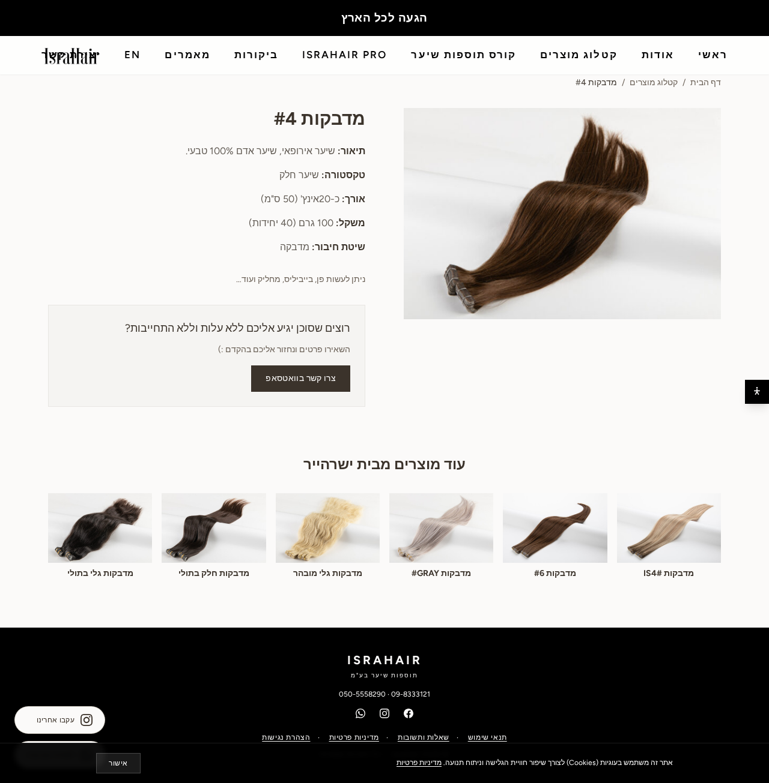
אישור (118, 763)
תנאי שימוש (487, 737)
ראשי (713, 55)
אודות (658, 55)
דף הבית (705, 82)
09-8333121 (410, 694)
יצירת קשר (70, 55)
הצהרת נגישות (286, 737)
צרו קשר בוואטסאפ (301, 378)
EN (132, 55)
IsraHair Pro (344, 55)
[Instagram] (384, 713)
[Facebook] (408, 713)
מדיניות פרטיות (354, 737)
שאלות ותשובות (423, 737)
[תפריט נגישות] (757, 392)
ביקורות (256, 55)
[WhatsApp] (360, 713)
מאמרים (187, 55)
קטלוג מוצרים (578, 55)
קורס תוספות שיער (463, 55)
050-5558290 (362, 694)
